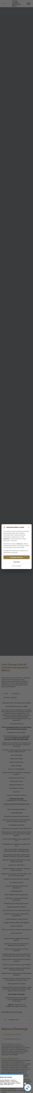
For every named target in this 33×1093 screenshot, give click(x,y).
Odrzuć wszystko (16, 566)
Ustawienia (16, 562)
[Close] (28, 527)
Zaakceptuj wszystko (16, 557)
